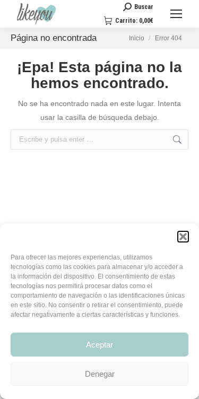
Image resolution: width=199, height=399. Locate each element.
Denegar (100, 373)
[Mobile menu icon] (176, 14)
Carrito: (134, 20)
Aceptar (99, 344)
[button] (183, 236)
